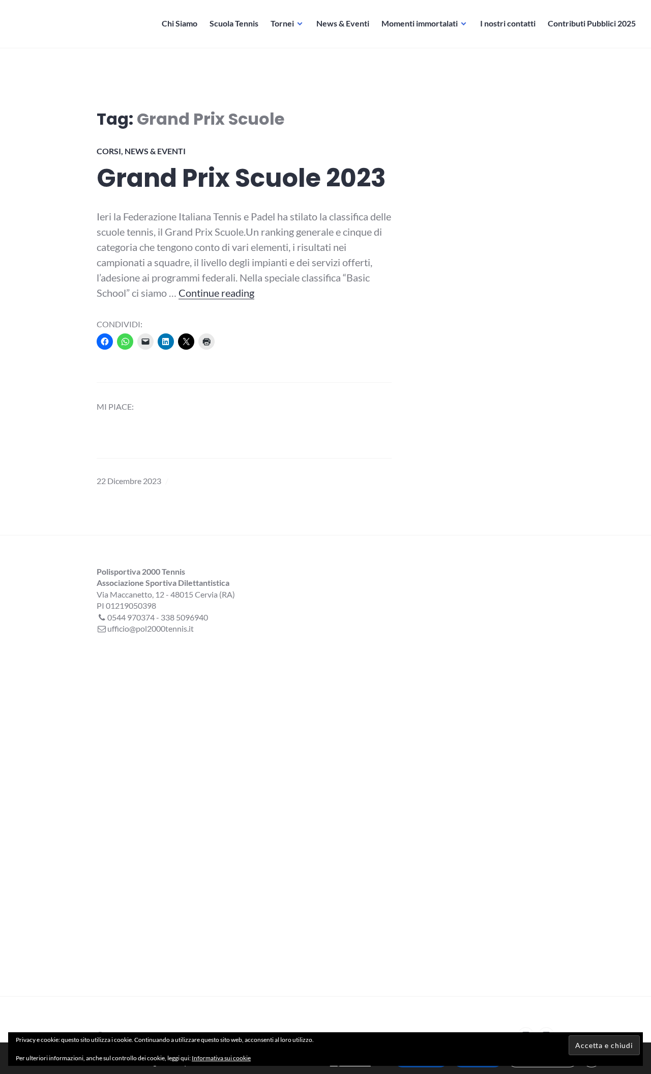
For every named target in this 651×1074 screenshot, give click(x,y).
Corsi (109, 151)
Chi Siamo (179, 23)
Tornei (282, 23)
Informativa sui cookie (221, 1058)
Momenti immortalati (419, 23)
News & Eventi (342, 23)
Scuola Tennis (234, 23)
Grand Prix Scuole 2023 (241, 178)
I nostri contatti (508, 23)
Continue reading (216, 293)
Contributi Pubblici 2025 (592, 23)
